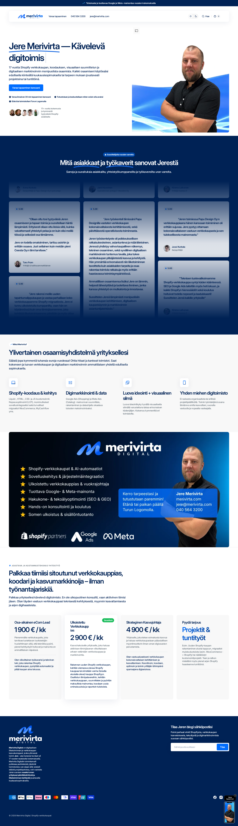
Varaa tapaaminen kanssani (26, 87)
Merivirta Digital (23, 815)
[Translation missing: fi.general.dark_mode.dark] (193, 16)
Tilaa (222, 747)
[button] (205, 16)
